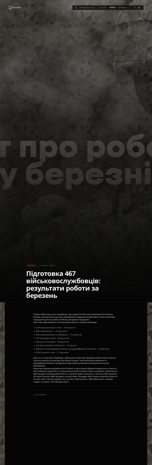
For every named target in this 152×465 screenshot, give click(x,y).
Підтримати (122, 7)
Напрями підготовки (87, 7)
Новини (112, 7)
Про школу (103, 7)
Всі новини (41, 395)
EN (135, 7)
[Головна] (76, 8)
